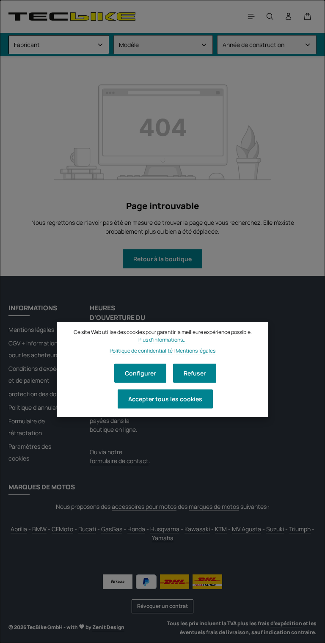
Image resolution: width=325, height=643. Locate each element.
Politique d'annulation (37, 407)
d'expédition (286, 623)
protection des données (40, 394)
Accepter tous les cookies (165, 399)
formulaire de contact (119, 461)
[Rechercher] (270, 16)
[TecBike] (71, 16)
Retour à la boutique (162, 259)
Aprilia (19, 529)
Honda (136, 529)
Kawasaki (197, 529)
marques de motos (214, 506)
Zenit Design (108, 627)
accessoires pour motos (144, 506)
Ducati (87, 529)
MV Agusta (246, 529)
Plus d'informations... (162, 339)
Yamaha (163, 538)
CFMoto (62, 529)
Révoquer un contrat (162, 606)
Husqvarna (164, 529)
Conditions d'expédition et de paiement (40, 374)
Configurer (140, 373)
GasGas (111, 529)
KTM (221, 529)
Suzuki (275, 529)
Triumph (300, 529)
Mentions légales (31, 330)
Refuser (195, 373)
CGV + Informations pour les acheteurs (34, 349)
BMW (39, 529)
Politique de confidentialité (141, 350)
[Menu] (251, 16)
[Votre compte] (288, 16)
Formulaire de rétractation (26, 427)
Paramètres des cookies (29, 452)
